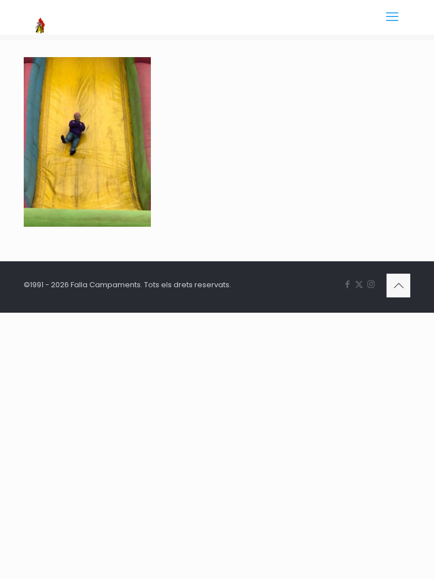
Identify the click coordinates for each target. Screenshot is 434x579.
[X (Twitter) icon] (359, 284)
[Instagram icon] (371, 284)
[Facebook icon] (347, 284)
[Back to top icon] (398, 285)
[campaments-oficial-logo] (40, 17)
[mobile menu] (392, 17)
